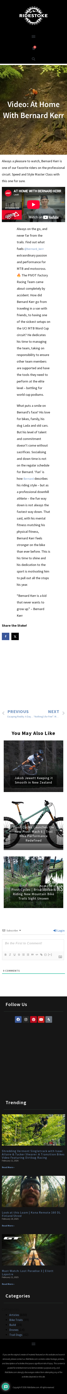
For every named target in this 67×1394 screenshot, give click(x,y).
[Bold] (5, 954)
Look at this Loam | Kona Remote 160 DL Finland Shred (31, 1214)
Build (12, 1325)
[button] (34, 36)
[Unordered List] (27, 954)
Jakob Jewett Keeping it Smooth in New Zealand (33, 780)
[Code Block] (36, 954)
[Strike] (19, 954)
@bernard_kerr (34, 249)
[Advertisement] (33, 675)
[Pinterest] (33, 1019)
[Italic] (10, 954)
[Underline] (14, 954)
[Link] (41, 954)
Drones (13, 1330)
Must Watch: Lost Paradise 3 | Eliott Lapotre (28, 1272)
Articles (14, 1315)
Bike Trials (16, 1320)
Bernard (28, 478)
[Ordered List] (23, 954)
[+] (50, 954)
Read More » (8, 1167)
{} (45, 954)
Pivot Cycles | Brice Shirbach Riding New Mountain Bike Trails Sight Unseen (33, 893)
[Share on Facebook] (6, 636)
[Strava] (48, 1019)
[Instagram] (26, 1019)
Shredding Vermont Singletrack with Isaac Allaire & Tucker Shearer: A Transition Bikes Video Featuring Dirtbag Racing (33, 1154)
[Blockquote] (32, 954)
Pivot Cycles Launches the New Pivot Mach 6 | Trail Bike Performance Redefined (33, 833)
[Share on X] (15, 636)
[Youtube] (41, 1019)
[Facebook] (18, 1019)
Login (61, 930)
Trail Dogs (15, 1335)
